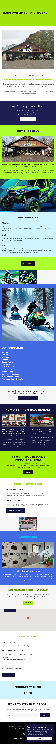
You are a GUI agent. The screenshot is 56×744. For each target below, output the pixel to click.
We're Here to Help (28, 119)
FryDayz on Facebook (15, 510)
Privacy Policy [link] (19, 738)
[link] (25, 693)
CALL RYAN (28, 472)
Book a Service (28, 263)
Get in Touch (8, 675)
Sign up (45, 715)
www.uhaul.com (41, 442)
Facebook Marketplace (28, 398)
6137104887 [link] (5, 658)
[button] (21, 668)
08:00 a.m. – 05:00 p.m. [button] (15, 668)
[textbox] (22, 715)
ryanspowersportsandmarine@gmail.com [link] (13, 659)
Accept (40, 738)
